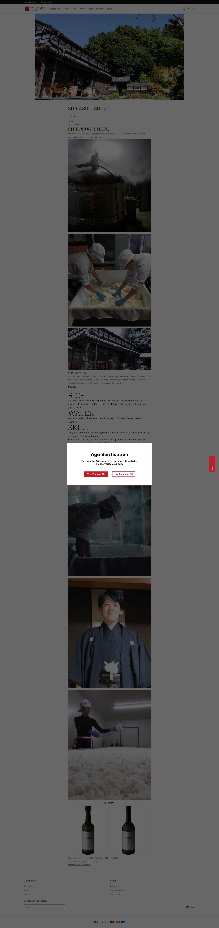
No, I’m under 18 (124, 474)
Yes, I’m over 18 (95, 474)
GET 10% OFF (212, 464)
